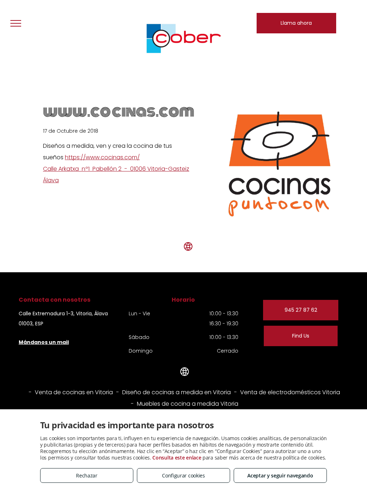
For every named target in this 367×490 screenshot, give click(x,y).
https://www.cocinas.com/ (102, 157)
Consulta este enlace (176, 457)
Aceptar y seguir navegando (280, 475)
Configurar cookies (183, 475)
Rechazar (86, 475)
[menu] (15, 23)
